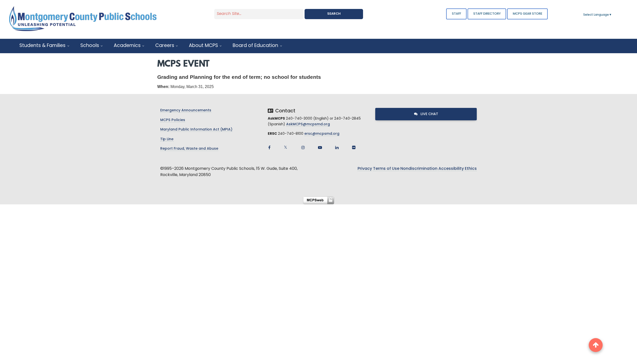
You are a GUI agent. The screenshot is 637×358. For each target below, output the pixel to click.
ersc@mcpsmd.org (321, 134)
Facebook (269, 147)
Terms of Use (386, 169)
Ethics (471, 169)
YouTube (320, 147)
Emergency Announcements (185, 110)
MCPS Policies (172, 120)
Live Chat (429, 114)
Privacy (365, 169)
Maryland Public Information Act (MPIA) (196, 130)
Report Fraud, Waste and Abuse (189, 149)
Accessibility (451, 169)
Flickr (353, 147)
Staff (456, 13)
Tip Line (166, 139)
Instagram (303, 147)
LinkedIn (336, 147)
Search (334, 13)
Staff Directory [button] (487, 13)
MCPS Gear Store (527, 13)
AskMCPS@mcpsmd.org (308, 124)
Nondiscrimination (418, 169)
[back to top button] (596, 345)
